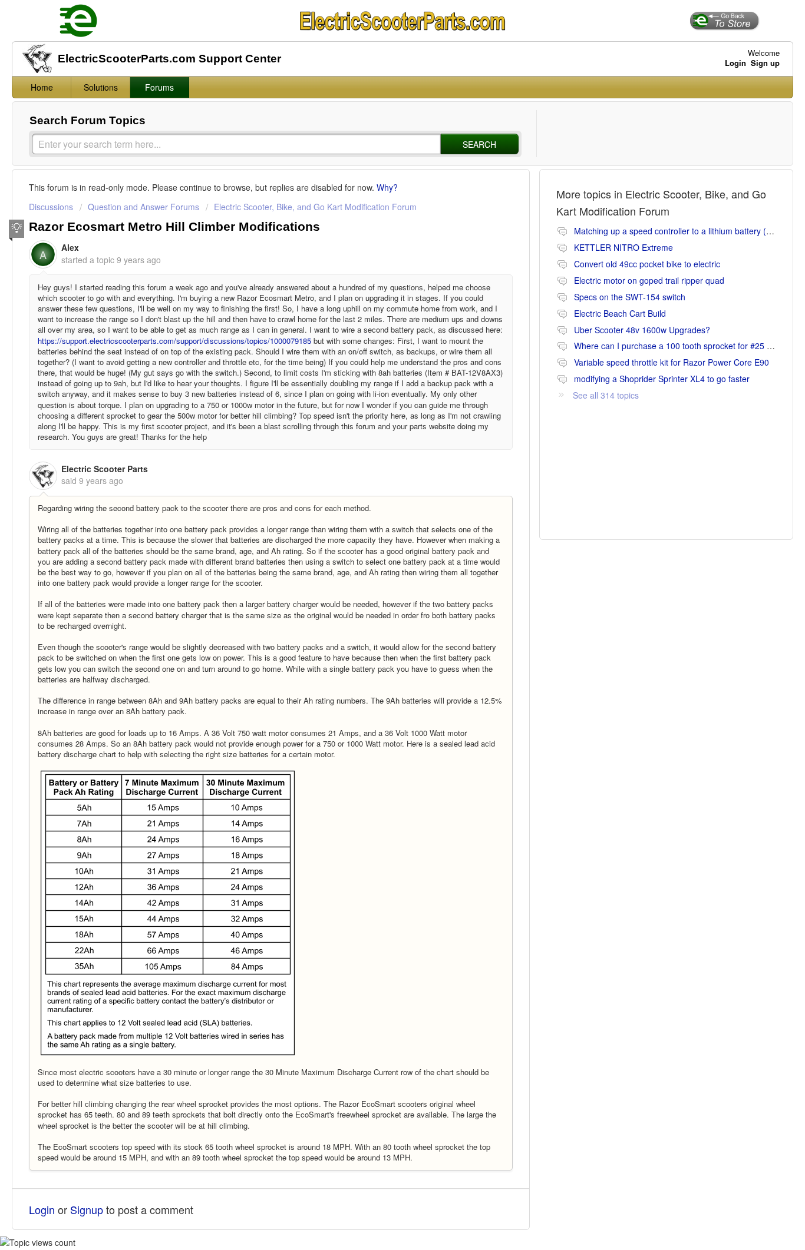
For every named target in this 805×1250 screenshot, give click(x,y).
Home (42, 87)
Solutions (101, 87)
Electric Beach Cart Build (620, 313)
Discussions (51, 207)
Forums (159, 87)
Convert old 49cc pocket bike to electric (647, 264)
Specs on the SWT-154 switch (629, 297)
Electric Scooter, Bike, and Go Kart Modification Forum (315, 207)
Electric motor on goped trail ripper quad (649, 280)
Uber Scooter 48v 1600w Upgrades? (642, 330)
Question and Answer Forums (143, 207)
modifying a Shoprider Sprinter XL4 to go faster (662, 378)
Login (42, 1209)
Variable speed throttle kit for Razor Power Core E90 (671, 362)
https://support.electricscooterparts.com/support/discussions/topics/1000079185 (174, 340)
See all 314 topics (606, 395)
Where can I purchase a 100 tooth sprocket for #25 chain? (682, 346)
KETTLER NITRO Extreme (623, 247)
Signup (86, 1209)
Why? (387, 187)
